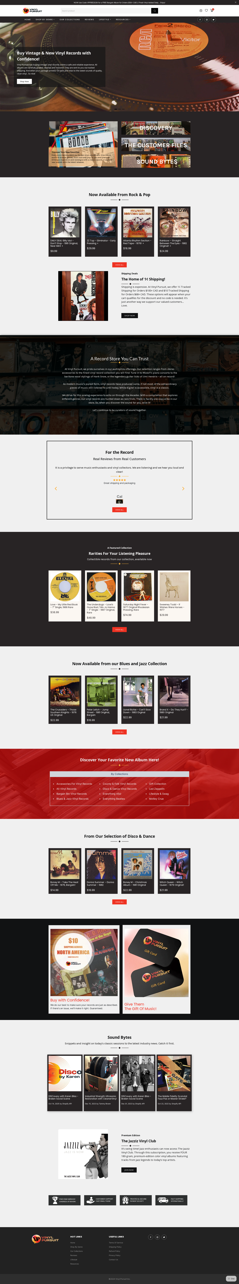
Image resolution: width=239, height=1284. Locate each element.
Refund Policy (114, 1242)
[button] (56, 479)
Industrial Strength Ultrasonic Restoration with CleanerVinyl (101, 1088)
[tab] (116, 100)
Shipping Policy (115, 1238)
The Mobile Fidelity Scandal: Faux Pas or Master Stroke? (173, 1088)
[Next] (231, 62)
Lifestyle (73, 1251)
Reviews (73, 1246)
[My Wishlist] (206, 11)
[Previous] (7, 62)
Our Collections (76, 1242)
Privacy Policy (114, 1246)
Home (72, 1234)
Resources (74, 1255)
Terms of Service (116, 1234)
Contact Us (113, 1251)
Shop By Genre (76, 1238)
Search (154, 11)
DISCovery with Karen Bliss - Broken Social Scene (63, 1088)
